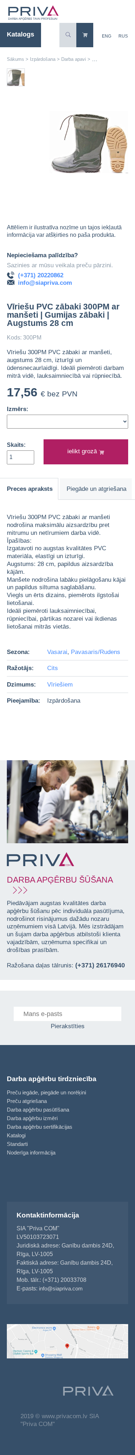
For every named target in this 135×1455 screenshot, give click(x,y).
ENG (106, 36)
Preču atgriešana (27, 1101)
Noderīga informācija (31, 1152)
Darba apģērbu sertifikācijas (39, 1127)
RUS (123, 36)
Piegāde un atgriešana (96, 488)
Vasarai (57, 652)
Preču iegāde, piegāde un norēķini (46, 1092)
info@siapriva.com (45, 282)
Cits (52, 668)
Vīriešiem (60, 684)
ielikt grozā (83, 451)
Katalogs (20, 34)
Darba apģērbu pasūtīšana (38, 1110)
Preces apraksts (30, 488)
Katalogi (16, 1135)
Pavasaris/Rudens (95, 652)
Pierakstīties (68, 1026)
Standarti (17, 1144)
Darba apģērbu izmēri (32, 1118)
